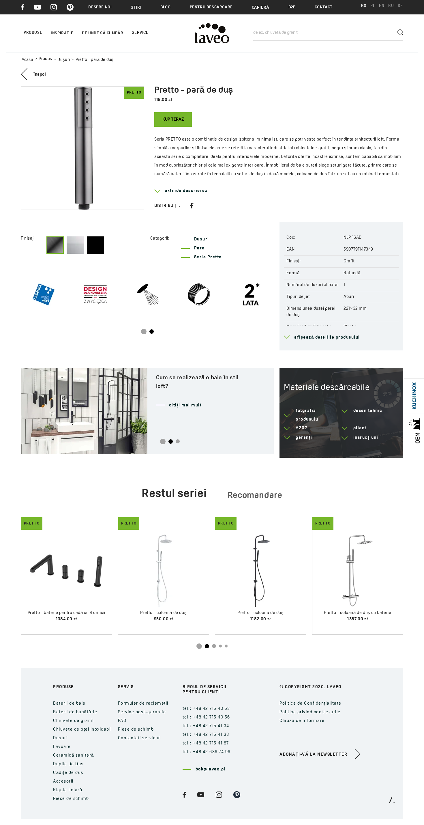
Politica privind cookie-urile (310, 712)
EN (381, 6)
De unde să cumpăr (102, 33)
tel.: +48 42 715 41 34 (206, 726)
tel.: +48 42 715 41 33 (206, 735)
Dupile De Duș (68, 764)
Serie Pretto (208, 257)
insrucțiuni (365, 438)
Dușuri (63, 60)
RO (364, 6)
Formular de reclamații (143, 703)
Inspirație (62, 33)
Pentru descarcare (211, 7)
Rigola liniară (67, 790)
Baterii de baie (69, 703)
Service (140, 33)
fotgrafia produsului (308, 415)
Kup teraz (173, 119)
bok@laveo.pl (211, 769)
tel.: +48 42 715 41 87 (206, 743)
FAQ (122, 721)
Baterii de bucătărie (75, 712)
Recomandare (255, 495)
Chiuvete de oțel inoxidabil (82, 729)
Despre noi (100, 7)
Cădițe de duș (68, 773)
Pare (199, 248)
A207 (301, 428)
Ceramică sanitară (73, 755)
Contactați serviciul (139, 738)
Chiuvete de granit (73, 721)
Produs (45, 59)
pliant (360, 428)
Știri (136, 7)
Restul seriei (174, 494)
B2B (292, 7)
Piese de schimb (71, 799)
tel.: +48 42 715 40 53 (206, 709)
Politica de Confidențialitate (310, 703)
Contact (324, 7)
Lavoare (62, 747)
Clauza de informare (302, 721)
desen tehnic (367, 411)
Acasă (27, 60)
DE (400, 6)
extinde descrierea (186, 191)
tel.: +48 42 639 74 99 (207, 752)
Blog (165, 7)
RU (391, 6)
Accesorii (63, 781)
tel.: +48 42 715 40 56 (206, 717)
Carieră (260, 7)
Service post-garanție (142, 712)
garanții (305, 438)
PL (372, 6)
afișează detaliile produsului (327, 337)
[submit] (400, 32)
